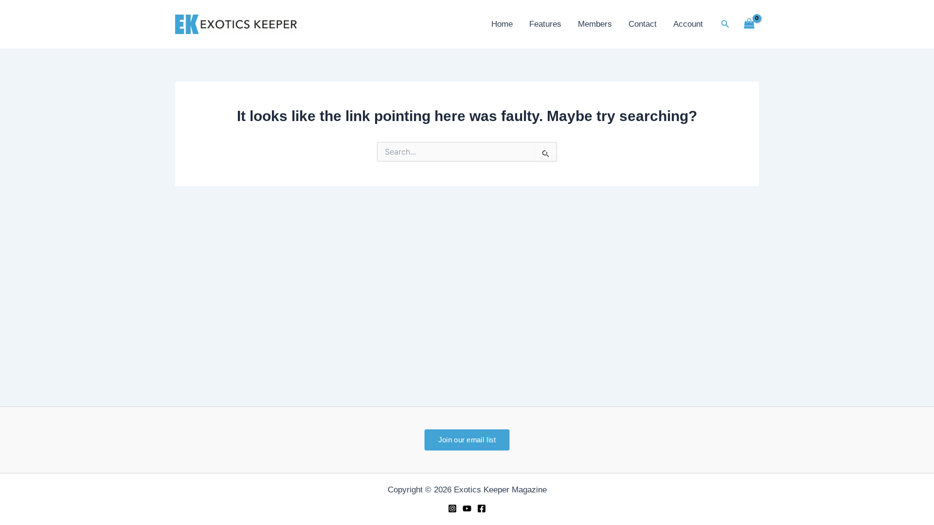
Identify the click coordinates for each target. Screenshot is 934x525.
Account (688, 24)
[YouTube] (467, 508)
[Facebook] (481, 508)
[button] (725, 24)
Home (502, 24)
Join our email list (467, 439)
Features (545, 24)
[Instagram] (452, 508)
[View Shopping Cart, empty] (749, 24)
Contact (643, 24)
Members (595, 24)
